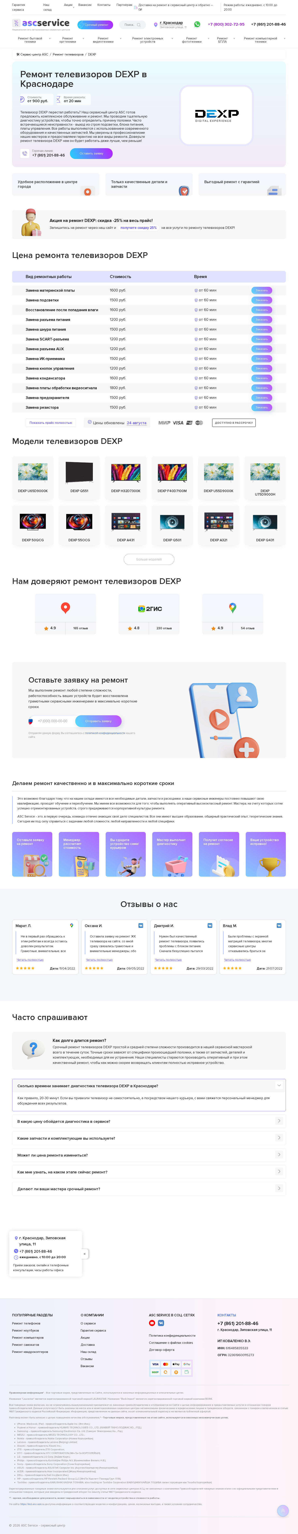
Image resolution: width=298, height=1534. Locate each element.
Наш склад (88, 1352)
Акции (68, 5)
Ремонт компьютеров (28, 1338)
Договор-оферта (161, 1350)
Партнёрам (124, 5)
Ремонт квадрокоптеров (30, 1352)
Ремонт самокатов (25, 1345)
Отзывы (86, 1359)
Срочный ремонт (96, 25)
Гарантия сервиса (93, 1331)
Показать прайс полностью (51, 423)
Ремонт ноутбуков (25, 1331)
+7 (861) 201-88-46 (268, 24)
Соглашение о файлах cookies (171, 1343)
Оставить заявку (91, 153)
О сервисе (88, 1323)
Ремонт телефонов (26, 1323)
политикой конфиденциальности (105, 733)
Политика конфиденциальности (172, 1336)
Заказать (262, 290)
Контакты (104, 5)
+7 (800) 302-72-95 (226, 24)
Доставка (88, 1345)
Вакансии (84, 5)
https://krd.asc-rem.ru (32, 1504)
